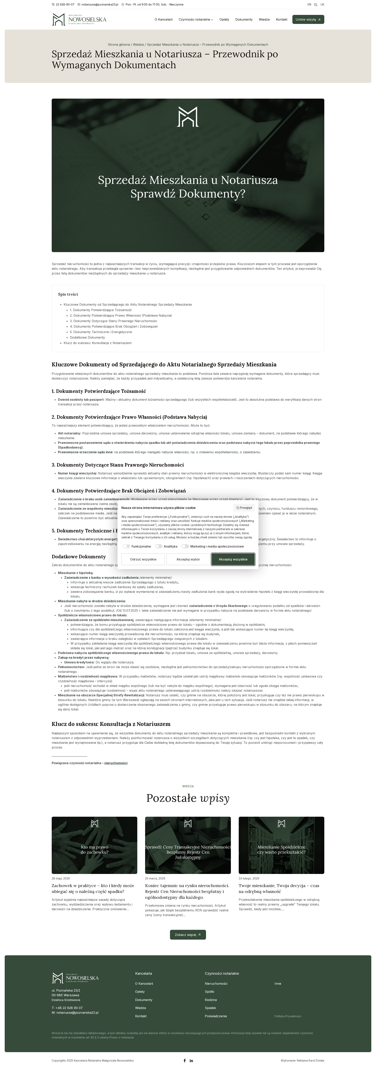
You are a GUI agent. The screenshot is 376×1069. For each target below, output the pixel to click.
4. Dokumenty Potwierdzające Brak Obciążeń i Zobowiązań (114, 326)
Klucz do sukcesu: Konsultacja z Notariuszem (98, 343)
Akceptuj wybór (188, 559)
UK (322, 4)
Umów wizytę (306, 19)
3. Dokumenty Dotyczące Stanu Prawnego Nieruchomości (113, 321)
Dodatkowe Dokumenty (87, 337)
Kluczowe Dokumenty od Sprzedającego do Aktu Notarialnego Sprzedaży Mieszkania (128, 304)
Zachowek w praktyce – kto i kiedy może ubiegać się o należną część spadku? (93, 888)
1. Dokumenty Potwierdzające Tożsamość (101, 310)
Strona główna (119, 44)
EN (309, 4)
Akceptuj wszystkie (233, 559)
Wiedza (264, 19)
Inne (278, 983)
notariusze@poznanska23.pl (77, 1013)
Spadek (210, 1008)
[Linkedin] (191, 1060)
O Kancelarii (164, 19)
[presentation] (94, 845)
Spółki (209, 992)
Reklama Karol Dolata (310, 1060)
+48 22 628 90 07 (69, 1008)
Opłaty (224, 19)
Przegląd (246, 507)
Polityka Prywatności (288, 1016)
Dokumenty (244, 19)
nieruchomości (115, 763)
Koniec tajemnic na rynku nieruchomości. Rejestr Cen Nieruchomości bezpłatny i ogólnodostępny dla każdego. (187, 891)
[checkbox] (136, 546)
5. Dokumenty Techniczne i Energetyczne (101, 332)
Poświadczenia (216, 1016)
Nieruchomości (216, 983)
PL (315, 4)
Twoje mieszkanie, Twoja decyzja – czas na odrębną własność (279, 888)
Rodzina (211, 1000)
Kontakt (281, 19)
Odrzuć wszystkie (143, 559)
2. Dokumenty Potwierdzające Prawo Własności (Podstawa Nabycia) (121, 315)
